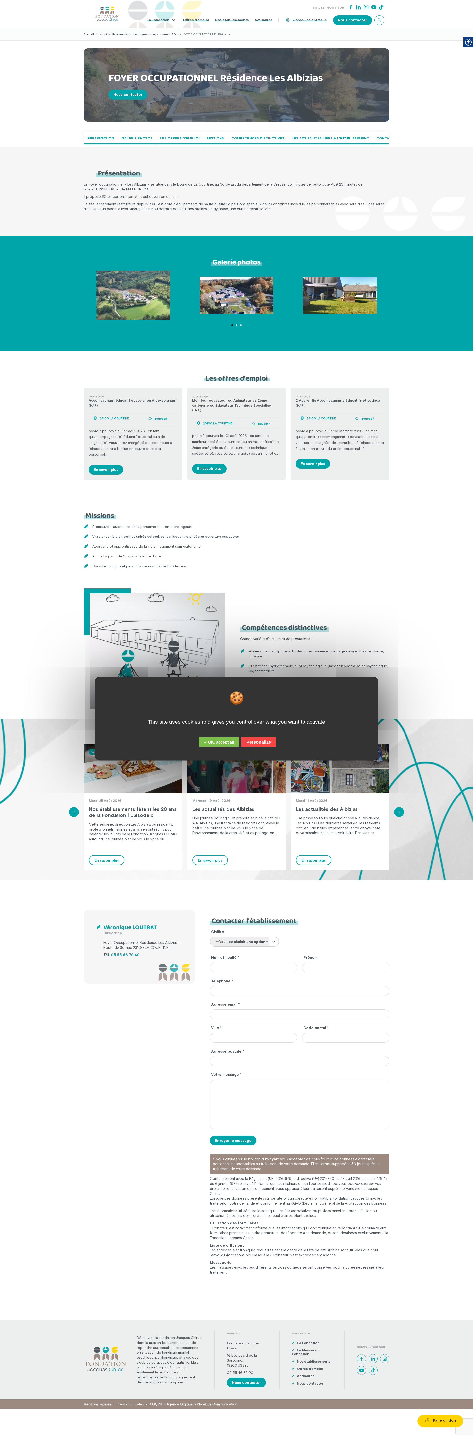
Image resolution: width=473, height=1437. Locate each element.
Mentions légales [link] (97, 1404)
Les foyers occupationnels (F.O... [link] (156, 34)
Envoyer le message (233, 1140)
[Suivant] (399, 812)
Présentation (100, 138)
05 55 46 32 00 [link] (240, 1373)
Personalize (258, 741)
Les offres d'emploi (180, 138)
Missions (215, 138)
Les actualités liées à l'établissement (330, 138)
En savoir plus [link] (106, 469)
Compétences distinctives (257, 138)
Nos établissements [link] (232, 20)
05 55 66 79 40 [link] (125, 955)
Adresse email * (225, 1004)
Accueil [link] (89, 34)
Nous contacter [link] (352, 20)
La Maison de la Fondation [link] (307, 1352)
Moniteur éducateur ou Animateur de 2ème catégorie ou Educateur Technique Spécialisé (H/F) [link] (231, 405)
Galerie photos (136, 138)
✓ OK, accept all (219, 742)
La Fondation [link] (158, 20)
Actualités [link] (263, 20)
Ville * (216, 1028)
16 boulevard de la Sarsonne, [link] (242, 1357)
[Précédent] (74, 812)
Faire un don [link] (444, 1420)
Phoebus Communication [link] (217, 1404)
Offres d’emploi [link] (196, 20)
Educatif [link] (160, 418)
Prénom (310, 957)
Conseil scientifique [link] (310, 20)
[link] (107, 13)
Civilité (217, 932)
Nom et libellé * (225, 957)
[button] (232, 325)
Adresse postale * (227, 1051)
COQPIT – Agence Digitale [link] (171, 1404)
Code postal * (316, 1028)
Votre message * (226, 1075)
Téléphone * (222, 981)
